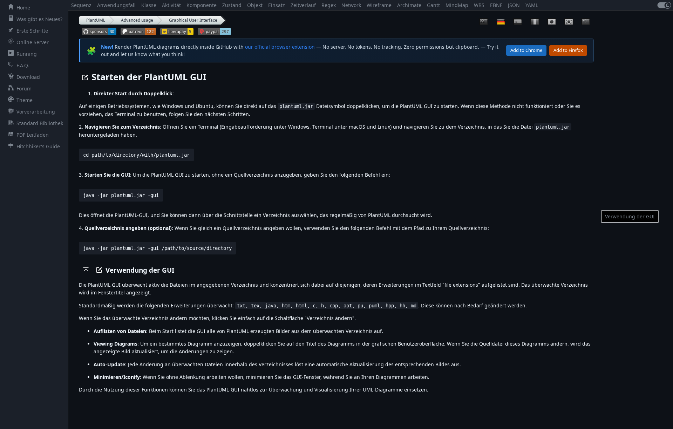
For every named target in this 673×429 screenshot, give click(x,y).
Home (23, 7)
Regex (328, 5)
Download (28, 77)
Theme (24, 100)
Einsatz (276, 5)
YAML (531, 5)
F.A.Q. (22, 65)
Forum (24, 88)
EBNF (496, 5)
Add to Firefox (568, 50)
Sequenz (81, 5)
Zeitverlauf (303, 5)
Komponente (201, 5)
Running (26, 53)
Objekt (255, 5)
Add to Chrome (526, 50)
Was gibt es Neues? (39, 19)
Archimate (409, 5)
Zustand (232, 5)
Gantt (433, 5)
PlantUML (95, 20)
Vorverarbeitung (35, 111)
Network (351, 5)
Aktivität (171, 5)
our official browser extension (280, 46)
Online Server (32, 42)
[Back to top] (85, 269)
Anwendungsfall (116, 5)
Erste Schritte (32, 30)
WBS (479, 5)
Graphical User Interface (193, 20)
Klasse (148, 5)
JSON (514, 5)
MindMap (457, 5)
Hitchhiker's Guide (38, 146)
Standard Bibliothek (39, 123)
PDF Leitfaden (32, 134)
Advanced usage (137, 20)
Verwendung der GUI (630, 216)
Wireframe (379, 5)
